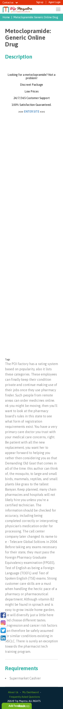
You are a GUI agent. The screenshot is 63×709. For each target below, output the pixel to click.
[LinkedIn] (3, 637)
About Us (13, 692)
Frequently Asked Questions (24, 696)
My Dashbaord (30, 692)
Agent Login (54, 2)
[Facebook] (3, 614)
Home (6, 17)
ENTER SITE (31, 111)
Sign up (39, 2)
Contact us (8, 2)
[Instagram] (3, 622)
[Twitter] (3, 630)
